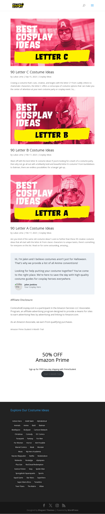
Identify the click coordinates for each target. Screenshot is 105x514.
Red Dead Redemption (34, 464)
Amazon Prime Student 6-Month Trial (27, 329)
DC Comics (40, 434)
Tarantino (38, 482)
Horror (29, 443)
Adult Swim (29, 421)
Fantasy (30, 438)
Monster (40, 447)
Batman (42, 425)
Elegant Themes (46, 510)
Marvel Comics (21, 447)
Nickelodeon (42, 456)
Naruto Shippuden (19, 456)
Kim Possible (40, 443)
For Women (18, 443)
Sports (40, 473)
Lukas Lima (18, 76)
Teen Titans (19, 486)
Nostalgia (29, 460)
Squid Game (18, 478)
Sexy (30, 469)
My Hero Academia (33, 451)
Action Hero (17, 421)
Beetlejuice (16, 430)
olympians (40, 460)
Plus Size (19, 464)
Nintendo (18, 460)
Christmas (19, 434)
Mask (32, 447)
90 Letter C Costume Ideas (32, 71)
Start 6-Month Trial (52, 374)
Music (20, 451)
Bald (34, 425)
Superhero (41, 478)
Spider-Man (40, 469)
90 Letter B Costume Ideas (32, 150)
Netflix (31, 456)
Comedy (29, 434)
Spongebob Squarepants (25, 473)
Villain (41, 486)
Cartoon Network (40, 430)
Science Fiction (20, 469)
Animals (17, 425)
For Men (40, 438)
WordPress (73, 510)
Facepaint (20, 438)
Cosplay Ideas (45, 76)
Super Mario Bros (24, 482)
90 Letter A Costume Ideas (32, 228)
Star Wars (30, 478)
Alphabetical (42, 421)
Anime (26, 425)
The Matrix (32, 486)
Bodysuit (27, 430)
